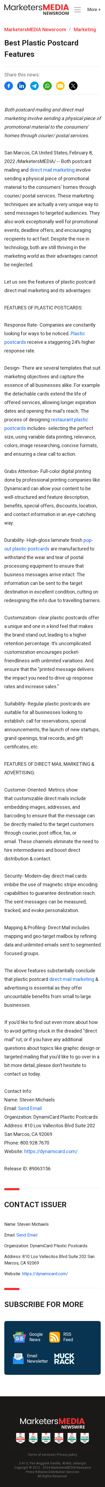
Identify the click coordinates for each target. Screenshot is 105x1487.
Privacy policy (67, 1455)
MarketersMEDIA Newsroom (35, 29)
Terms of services (41, 1455)
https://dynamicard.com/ (51, 1151)
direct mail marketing (52, 170)
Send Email (30, 1108)
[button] (77, 10)
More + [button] (94, 9)
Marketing (85, 29)
